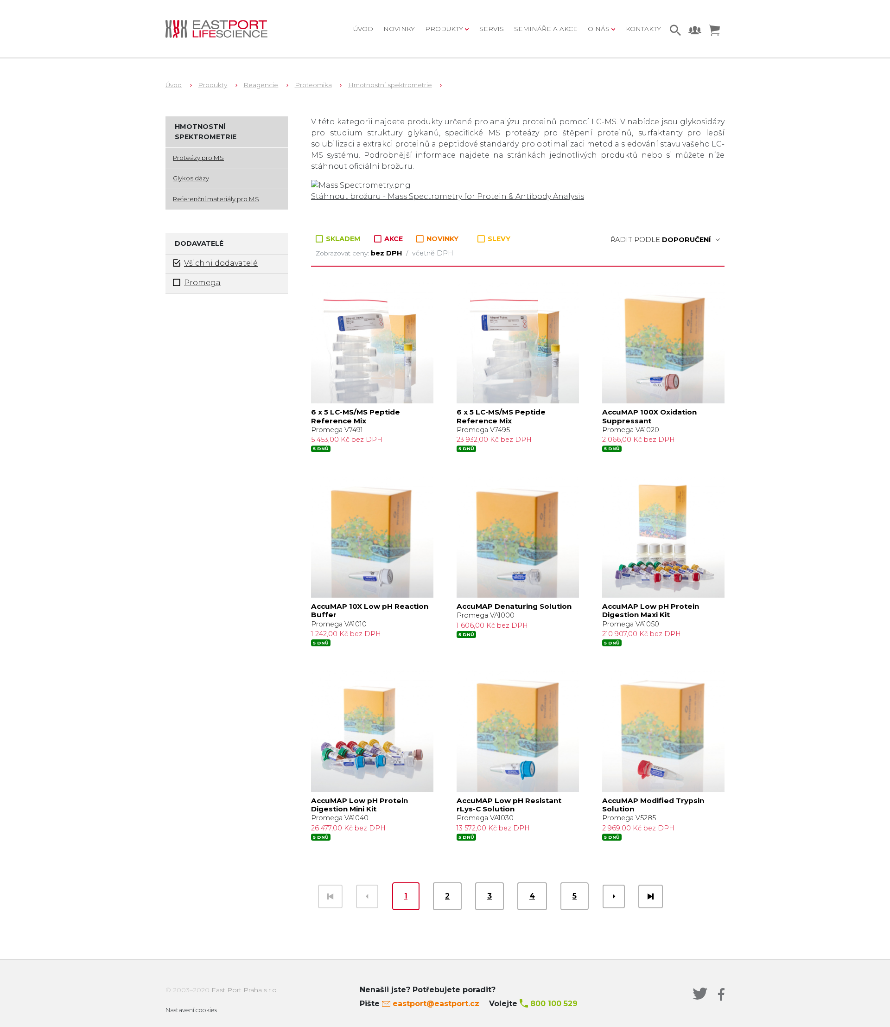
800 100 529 (554, 1003)
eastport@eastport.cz (436, 1003)
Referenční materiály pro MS (216, 199)
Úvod (363, 28)
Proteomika (313, 85)
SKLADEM (343, 239)
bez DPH (387, 253)
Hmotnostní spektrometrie (390, 85)
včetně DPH (432, 253)
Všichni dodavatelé (221, 263)
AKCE (393, 239)
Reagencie (260, 85)
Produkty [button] (445, 28)
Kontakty (643, 28)
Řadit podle (660, 240)
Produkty (212, 85)
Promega (202, 282)
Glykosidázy (191, 178)
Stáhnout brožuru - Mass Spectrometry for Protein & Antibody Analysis (447, 196)
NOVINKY (441, 239)
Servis (491, 28)
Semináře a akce (546, 28)
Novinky (399, 28)
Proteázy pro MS (198, 157)
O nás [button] (599, 28)
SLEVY (498, 239)
